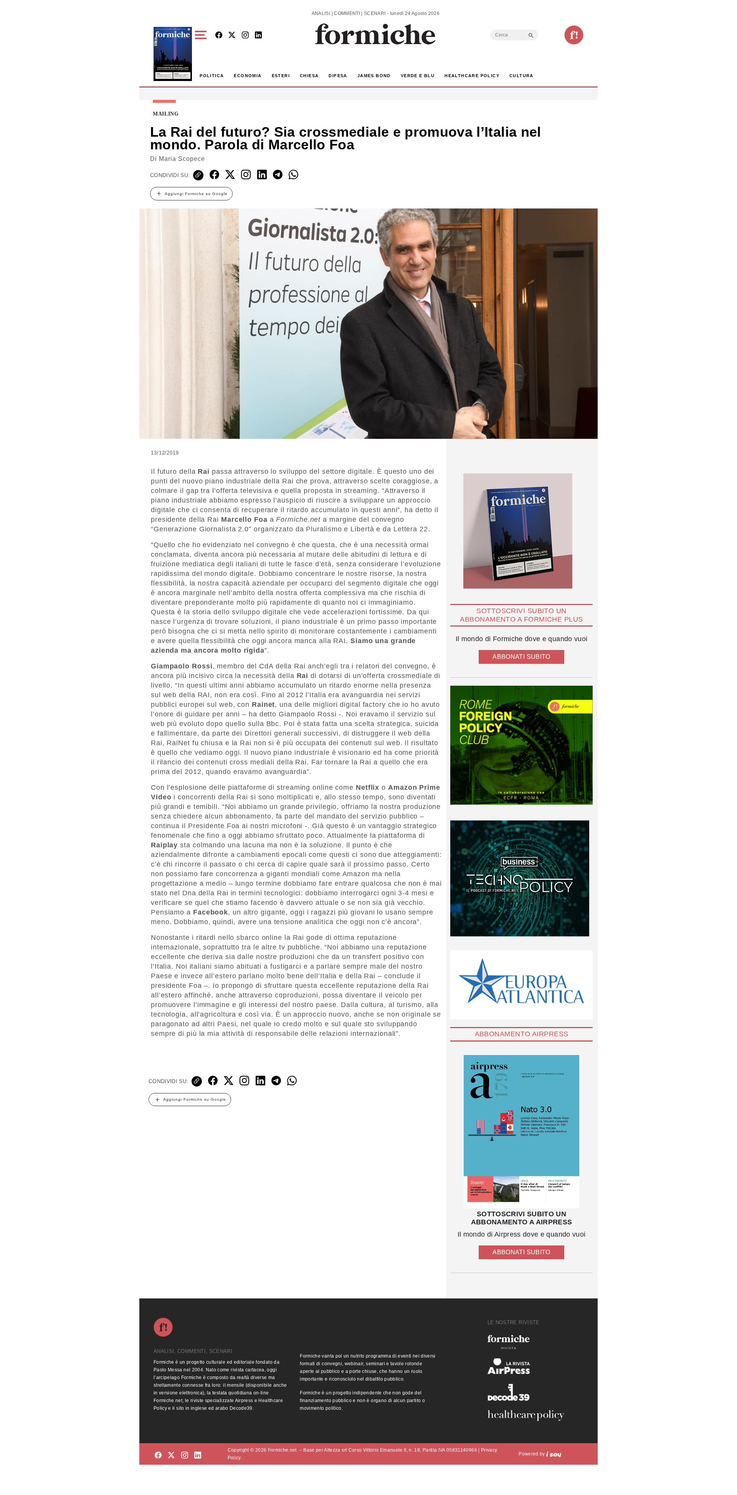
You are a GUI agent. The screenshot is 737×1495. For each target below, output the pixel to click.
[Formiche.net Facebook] (218, 35)
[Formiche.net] (573, 35)
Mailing (166, 114)
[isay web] (554, 1454)
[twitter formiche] (171, 1455)
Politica (212, 75)
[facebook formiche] (158, 1455)
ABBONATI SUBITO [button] (521, 656)
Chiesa (309, 75)
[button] (202, 54)
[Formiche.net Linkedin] (258, 35)
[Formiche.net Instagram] (245, 35)
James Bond (374, 75)
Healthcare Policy (472, 75)
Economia (247, 75)
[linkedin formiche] (197, 1455)
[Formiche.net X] (231, 35)
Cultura (521, 75)
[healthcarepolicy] (528, 1415)
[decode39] (528, 1392)
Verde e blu (418, 75)
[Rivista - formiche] (528, 1342)
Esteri (281, 75)
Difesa (338, 75)
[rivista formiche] (521, 1131)
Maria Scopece (182, 158)
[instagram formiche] (184, 1455)
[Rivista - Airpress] (528, 1366)
